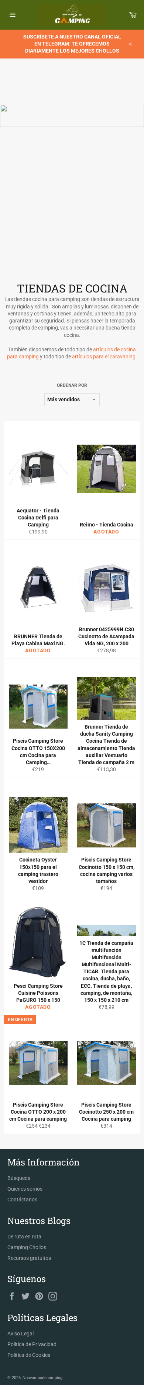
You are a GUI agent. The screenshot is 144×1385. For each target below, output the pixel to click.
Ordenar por (72, 385)
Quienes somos (24, 1189)
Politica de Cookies (28, 1355)
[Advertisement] (72, 205)
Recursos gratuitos (29, 1258)
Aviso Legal (20, 1334)
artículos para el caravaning (104, 356)
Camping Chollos (26, 1247)
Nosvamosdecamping (42, 1377)
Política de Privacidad (31, 1344)
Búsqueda (19, 1178)
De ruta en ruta (24, 1237)
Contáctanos (22, 1199)
